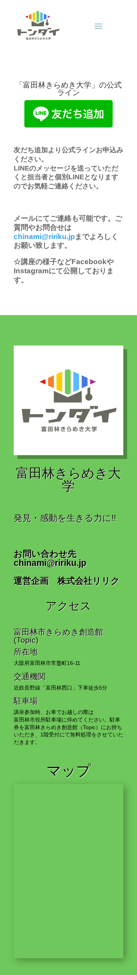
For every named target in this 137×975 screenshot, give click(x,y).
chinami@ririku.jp (44, 237)
